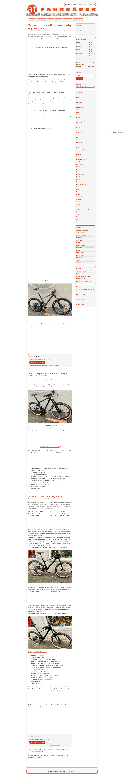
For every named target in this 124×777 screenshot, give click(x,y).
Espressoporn (80, 278)
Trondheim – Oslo (81, 302)
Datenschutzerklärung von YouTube (41, 359)
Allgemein (78, 95)
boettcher (78, 115)
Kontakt (50, 771)
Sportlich (45, 375)
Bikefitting (78, 110)
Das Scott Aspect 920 (49, 425)
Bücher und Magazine (82, 120)
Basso (78, 100)
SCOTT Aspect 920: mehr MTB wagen (48, 373)
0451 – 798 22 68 (85, 34)
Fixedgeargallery (80, 294)
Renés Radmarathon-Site (82, 297)
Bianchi (78, 105)
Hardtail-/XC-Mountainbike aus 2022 (49, 447)
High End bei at (36, 28)
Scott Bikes (65, 30)
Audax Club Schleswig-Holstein (84, 289)
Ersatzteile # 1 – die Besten (83, 276)
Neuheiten (60, 30)
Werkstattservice (41, 20)
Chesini (78, 127)
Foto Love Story (54, 30)
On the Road (67, 20)
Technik (69, 30)
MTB (37, 375)
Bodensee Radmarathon (82, 292)
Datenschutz (63, 771)
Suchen (79, 78)
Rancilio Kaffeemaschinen (83, 281)
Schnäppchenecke (78, 20)
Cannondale (79, 125)
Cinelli (78, 130)
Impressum (56, 771)
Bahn (77, 97)
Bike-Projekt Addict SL (82, 107)
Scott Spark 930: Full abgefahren (45, 496)
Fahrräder (31, 20)
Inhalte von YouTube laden (37, 362)
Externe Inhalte (72, 771)
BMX (77, 112)
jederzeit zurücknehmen (55, 365)
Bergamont (79, 102)
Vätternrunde (79, 304)
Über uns (50, 20)
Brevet (78, 117)
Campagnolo (79, 122)
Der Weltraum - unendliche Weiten (43, 30)
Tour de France (80, 299)
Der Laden (58, 20)
